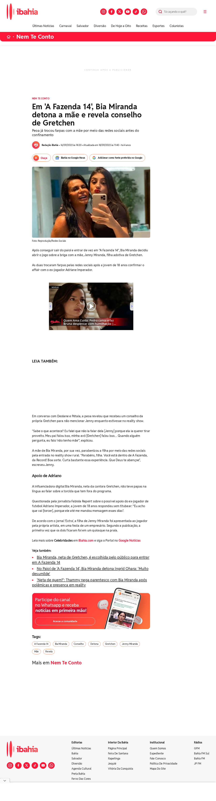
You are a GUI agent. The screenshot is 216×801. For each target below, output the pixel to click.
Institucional (157, 742)
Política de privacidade (163, 763)
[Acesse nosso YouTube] (128, 11)
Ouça (44, 158)
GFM (197, 748)
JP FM (197, 763)
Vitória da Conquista (120, 768)
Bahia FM (199, 758)
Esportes (159, 26)
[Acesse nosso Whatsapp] (144, 11)
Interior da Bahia (118, 742)
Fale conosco (158, 758)
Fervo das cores (81, 779)
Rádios (198, 742)
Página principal (117, 748)
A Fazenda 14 (41, 643)
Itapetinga (114, 758)
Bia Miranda (61, 643)
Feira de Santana (118, 753)
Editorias (77, 742)
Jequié (112, 763)
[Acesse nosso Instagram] (103, 11)
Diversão (100, 26)
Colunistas (177, 26)
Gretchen (110, 643)
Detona (94, 643)
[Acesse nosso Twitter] (119, 11)
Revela (48, 651)
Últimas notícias (81, 748)
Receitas (141, 26)
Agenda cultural (81, 768)
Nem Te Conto (35, 36)
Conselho (79, 643)
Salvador (83, 26)
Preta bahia (78, 773)
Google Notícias (130, 540)
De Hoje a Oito (121, 26)
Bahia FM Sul (201, 753)
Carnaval (65, 26)
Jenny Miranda (130, 643)
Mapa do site (158, 768)
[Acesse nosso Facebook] (111, 11)
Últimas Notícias (43, 26)
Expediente (157, 753)
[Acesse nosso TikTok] (136, 11)
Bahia (75, 753)
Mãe (36, 651)
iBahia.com (85, 540)
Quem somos (158, 748)
